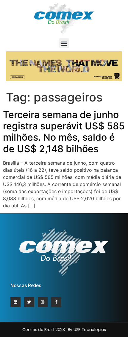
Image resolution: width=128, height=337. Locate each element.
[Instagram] (43, 302)
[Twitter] (29, 302)
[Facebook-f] (56, 302)
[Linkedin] (15, 302)
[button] (64, 43)
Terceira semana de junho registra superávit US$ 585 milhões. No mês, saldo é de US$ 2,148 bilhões (64, 132)
